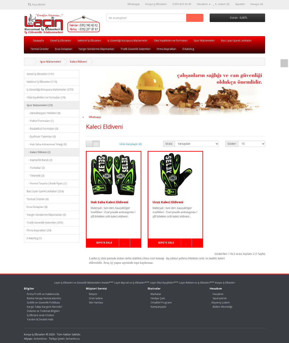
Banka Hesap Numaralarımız (43, 298)
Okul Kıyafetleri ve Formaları (170, 40)
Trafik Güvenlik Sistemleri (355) (45, 222)
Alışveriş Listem (220, 302)
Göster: (231, 143)
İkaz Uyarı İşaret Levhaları (236, 40)
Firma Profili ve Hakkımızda (42, 294)
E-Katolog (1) (34, 238)
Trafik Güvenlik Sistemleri (135, 49)
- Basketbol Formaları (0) (42, 128)
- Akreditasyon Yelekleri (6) (43, 113)
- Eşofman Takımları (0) (41, 136)
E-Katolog (188, 49)
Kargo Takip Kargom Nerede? (44, 307)
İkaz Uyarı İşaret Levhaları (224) (45, 191)
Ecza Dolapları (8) (37, 207)
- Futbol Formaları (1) (40, 121)
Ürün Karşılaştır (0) (131, 144)
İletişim (92, 294)
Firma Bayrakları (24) (39, 230)
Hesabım (217, 294)
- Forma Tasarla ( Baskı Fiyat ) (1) (47, 183)
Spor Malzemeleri (204, 40)
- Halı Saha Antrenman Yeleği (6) (46, 144)
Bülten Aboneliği (222, 307)
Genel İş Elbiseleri (60, 40)
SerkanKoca (73, 338)
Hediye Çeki (157, 298)
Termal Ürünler (39, 49)
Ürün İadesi (95, 298)
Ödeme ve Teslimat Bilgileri (43, 311)
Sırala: (169, 143)
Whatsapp (94, 117)
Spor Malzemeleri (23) (40, 105)
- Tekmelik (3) (35, 175)
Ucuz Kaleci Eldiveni (168, 202)
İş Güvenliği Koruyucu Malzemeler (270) (50, 89)
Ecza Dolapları (63, 49)
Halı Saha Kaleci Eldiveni (109, 202)
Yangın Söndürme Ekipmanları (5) (46, 215)
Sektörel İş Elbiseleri (89, 40)
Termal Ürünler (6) (37, 199)
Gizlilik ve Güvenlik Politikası (43, 302)
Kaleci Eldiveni (78, 61)
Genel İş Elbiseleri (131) (40, 74)
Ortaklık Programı (161, 302)
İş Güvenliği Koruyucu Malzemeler (127, 40)
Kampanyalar (158, 307)
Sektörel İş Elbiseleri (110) (42, 82)
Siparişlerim (219, 298)
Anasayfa (38, 40)
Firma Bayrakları (166, 49)
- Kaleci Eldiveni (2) (38, 152)
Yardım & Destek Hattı (39, 319)
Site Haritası (95, 302)
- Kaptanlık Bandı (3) (39, 160)
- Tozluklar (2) (36, 168)
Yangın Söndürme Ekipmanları (96, 49)
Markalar (155, 294)
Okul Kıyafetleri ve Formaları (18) (46, 97)
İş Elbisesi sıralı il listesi (40, 315)
